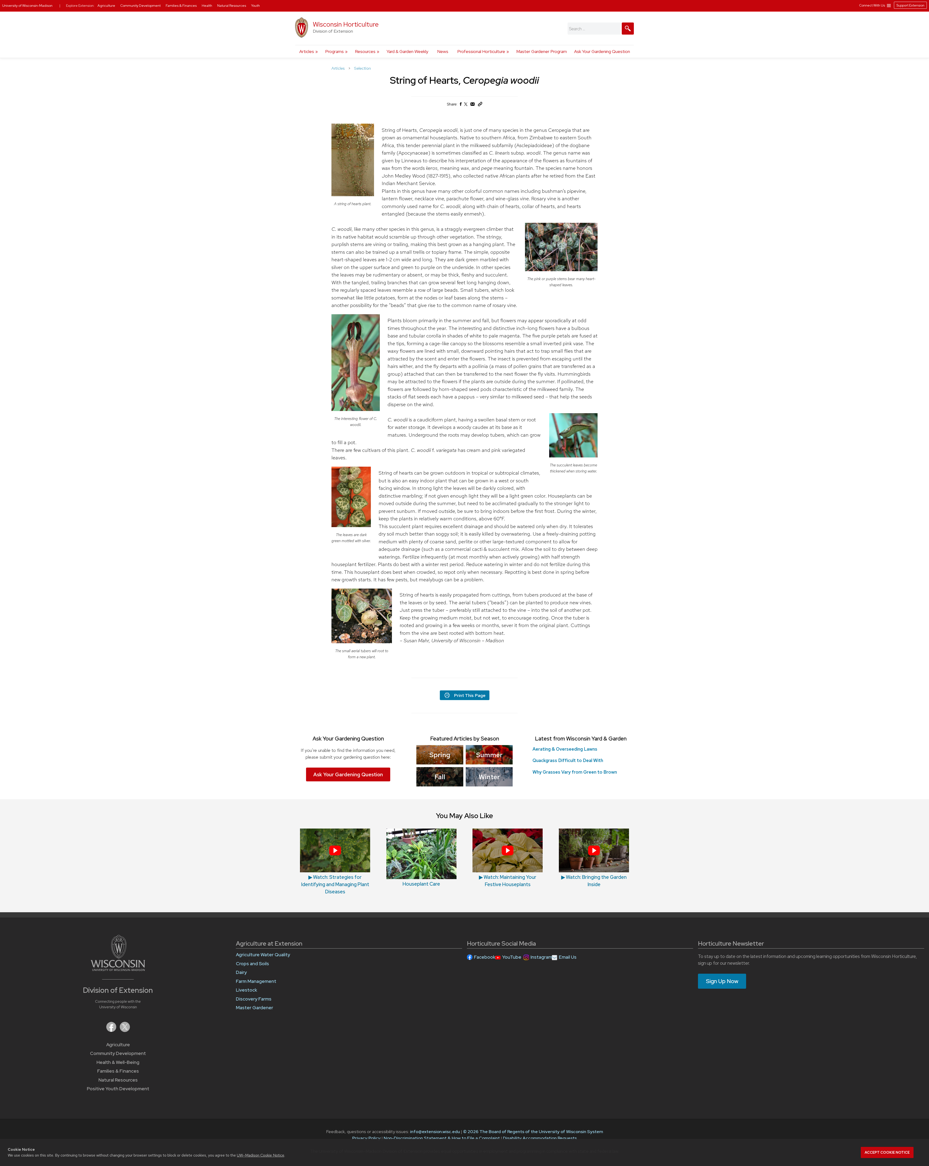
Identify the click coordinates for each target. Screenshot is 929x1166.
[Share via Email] (472, 105)
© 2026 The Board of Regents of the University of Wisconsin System (533, 1131)
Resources (365, 51)
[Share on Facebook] (460, 105)
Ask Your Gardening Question (602, 51)
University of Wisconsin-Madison (27, 5)
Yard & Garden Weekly (407, 51)
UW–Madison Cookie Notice (260, 1155)
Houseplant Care (421, 884)
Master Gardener (254, 1008)
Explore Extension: (80, 5)
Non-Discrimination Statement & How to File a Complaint (442, 1138)
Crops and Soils (252, 964)
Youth (255, 5)
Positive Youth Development (118, 1089)
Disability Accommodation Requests (540, 1138)
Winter (489, 776)
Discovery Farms (253, 999)
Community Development (118, 1053)
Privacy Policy (366, 1138)
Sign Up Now (722, 981)
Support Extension (910, 5)
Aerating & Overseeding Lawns (564, 749)
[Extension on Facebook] (111, 1030)
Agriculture (118, 1045)
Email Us (568, 957)
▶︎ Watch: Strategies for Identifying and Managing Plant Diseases (335, 884)
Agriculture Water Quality (263, 955)
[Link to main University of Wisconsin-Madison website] (118, 969)
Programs (334, 51)
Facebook (484, 957)
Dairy (241, 972)
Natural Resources (118, 1080)
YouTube (511, 957)
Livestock (246, 990)
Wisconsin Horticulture (346, 24)
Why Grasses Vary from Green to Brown (574, 772)
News (442, 51)
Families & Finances (118, 1071)
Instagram (541, 957)
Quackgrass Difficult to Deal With (567, 760)
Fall (440, 776)
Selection (362, 68)
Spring (439, 754)
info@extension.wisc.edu (435, 1131)
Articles (306, 51)
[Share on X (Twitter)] (466, 106)
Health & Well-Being (118, 1062)
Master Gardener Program (541, 51)
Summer (489, 754)
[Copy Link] (480, 105)
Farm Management (256, 981)
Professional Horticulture (481, 51)
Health (207, 5)
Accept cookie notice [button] (887, 1152)
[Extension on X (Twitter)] (125, 1030)
